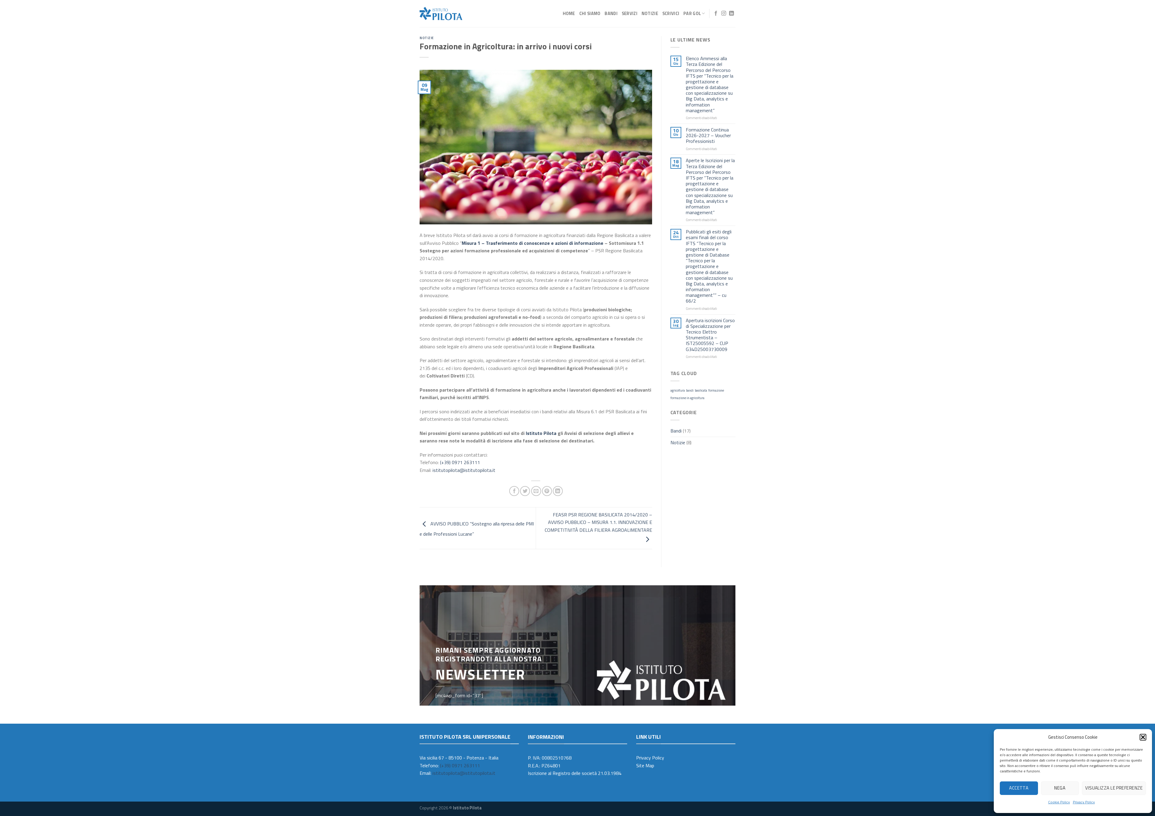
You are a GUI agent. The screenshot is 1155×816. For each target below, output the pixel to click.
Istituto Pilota (541, 433)
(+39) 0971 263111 (460, 462)
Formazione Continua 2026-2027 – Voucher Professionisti (708, 135)
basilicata (701, 390)
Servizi (629, 13)
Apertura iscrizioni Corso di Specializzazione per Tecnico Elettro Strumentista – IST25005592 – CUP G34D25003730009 (710, 335)
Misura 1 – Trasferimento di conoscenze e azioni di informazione (532, 243)
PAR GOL (692, 13)
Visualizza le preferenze (1114, 787)
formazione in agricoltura (687, 398)
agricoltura (677, 390)
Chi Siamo (590, 13)
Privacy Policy (1084, 802)
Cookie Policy (1059, 802)
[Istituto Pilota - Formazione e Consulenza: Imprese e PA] (441, 13)
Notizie (650, 13)
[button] (1143, 737)
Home (569, 13)
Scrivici (670, 13)
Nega (1059, 787)
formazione (716, 390)
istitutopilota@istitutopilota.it (464, 470)
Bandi (611, 13)
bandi (690, 390)
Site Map (645, 765)
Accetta (1018, 787)
